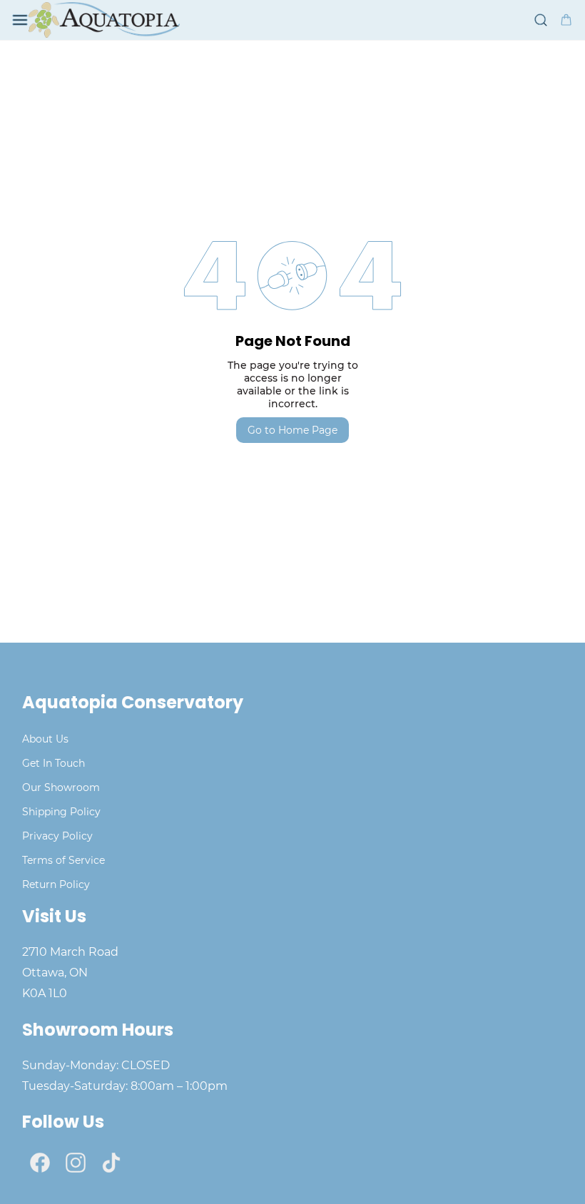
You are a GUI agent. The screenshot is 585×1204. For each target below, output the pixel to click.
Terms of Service (63, 860)
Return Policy (56, 884)
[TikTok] (111, 1162)
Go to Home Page (292, 430)
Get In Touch (53, 763)
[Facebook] (40, 1162)
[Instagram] (75, 1162)
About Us (45, 739)
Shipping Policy (61, 811)
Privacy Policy (57, 836)
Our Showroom (61, 787)
